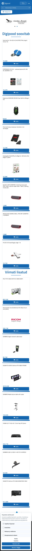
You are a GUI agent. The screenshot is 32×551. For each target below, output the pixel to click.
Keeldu (16, 538)
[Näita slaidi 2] (17, 26)
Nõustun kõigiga (16, 547)
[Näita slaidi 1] (15, 26)
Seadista (16, 541)
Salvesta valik (16, 544)
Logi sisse (29, 3)
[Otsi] (29, 7)
